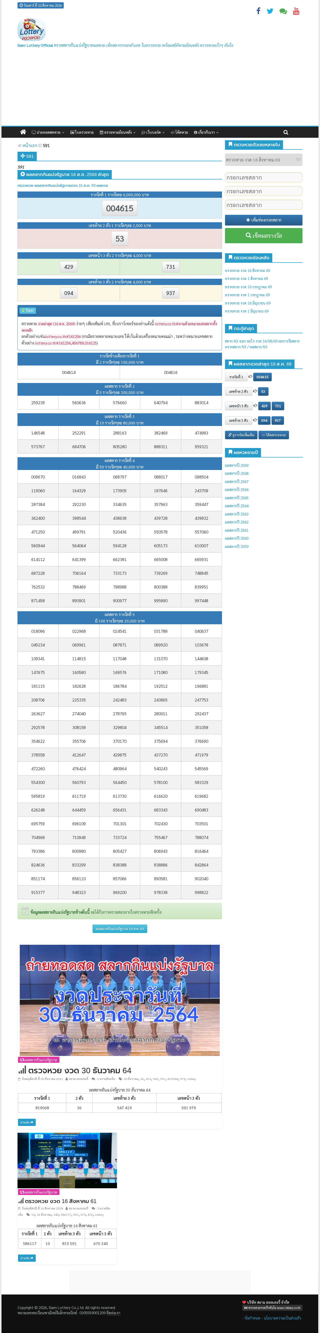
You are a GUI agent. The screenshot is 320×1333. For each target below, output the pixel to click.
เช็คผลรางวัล (266, 235)
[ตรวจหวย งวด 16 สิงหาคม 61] (67, 1159)
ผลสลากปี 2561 (236, 530)
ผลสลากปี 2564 (236, 505)
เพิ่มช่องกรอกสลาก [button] (266, 219)
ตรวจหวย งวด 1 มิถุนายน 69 (246, 310)
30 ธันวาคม (131, 1079)
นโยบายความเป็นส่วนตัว (283, 1318)
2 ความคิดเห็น (105, 1079)
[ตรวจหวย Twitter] (270, 12)
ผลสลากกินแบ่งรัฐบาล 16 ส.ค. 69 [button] (120, 928)
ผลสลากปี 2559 (236, 546)
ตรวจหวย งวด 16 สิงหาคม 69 (247, 270)
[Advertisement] (160, 88)
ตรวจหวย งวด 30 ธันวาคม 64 (80, 1070)
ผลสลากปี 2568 (236, 473)
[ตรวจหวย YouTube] (296, 12)
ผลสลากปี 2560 (236, 538)
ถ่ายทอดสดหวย (48, 132)
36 (142, 1079)
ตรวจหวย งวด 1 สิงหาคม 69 (246, 278)
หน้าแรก (29, 145)
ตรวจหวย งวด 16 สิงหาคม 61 (60, 1201)
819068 (173, 1079)
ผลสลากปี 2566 (236, 489)
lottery (191, 1079)
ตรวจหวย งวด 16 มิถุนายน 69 (247, 302)
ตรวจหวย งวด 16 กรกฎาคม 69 (248, 286)
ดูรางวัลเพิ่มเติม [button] (243, 434)
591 (163, 1079)
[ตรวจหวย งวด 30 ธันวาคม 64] (120, 999)
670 (83, 1214)
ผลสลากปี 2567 (236, 481)
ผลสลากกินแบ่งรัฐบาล (40, 1060)
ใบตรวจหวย (84, 132)
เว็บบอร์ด (153, 132)
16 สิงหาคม (44, 1214)
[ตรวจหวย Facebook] (258, 12)
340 (56, 1214)
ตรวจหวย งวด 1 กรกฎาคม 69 (247, 294)
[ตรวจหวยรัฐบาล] (32, 29)
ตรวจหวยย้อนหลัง (117, 132)
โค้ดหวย (181, 132)
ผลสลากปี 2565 (236, 497)
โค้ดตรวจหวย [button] (276, 434)
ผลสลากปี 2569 (236, 465)
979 (182, 1079)
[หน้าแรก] (23, 132)
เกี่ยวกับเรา (206, 132)
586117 (66, 1214)
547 (155, 1079)
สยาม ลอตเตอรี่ (78, 1079)
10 (33, 1214)
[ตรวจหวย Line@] (283, 12)
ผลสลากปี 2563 (236, 514)
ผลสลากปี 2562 (236, 522)
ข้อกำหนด (252, 1318)
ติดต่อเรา (113, 1312)
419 (148, 1079)
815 (90, 1214)
